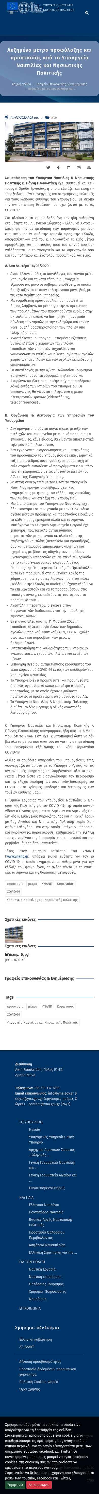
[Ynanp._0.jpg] (14, 934)
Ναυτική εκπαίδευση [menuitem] (45, 1277)
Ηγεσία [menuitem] (34, 1129)
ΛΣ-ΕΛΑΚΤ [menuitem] (26, 1347)
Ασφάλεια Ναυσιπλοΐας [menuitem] (47, 1245)
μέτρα (32, 884)
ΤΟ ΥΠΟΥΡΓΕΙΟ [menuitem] (31, 1122)
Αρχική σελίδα (21, 84)
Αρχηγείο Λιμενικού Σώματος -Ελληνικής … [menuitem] (52, 1152)
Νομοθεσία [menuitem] (37, 1299)
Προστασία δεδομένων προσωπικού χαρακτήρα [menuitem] (47, 1372)
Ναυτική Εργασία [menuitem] (42, 1269)
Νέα (54, 117)
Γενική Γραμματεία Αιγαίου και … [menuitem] (53, 1178)
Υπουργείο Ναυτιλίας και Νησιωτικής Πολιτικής (42, 900)
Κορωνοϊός (65, 884)
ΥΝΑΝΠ (47, 884)
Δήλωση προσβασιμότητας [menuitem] (40, 1362)
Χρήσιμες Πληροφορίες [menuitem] (47, 1291)
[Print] (89, 168)
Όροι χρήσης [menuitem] (29, 1389)
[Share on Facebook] (58, 168)
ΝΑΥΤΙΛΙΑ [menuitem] (26, 1197)
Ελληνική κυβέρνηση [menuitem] (35, 1339)
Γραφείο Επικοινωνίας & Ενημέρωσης (62, 84)
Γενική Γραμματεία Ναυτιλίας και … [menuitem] (52, 1165)
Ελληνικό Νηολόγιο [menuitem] (44, 1205)
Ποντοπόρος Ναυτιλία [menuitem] (46, 1212)
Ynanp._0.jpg (18, 954)
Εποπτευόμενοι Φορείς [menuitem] (47, 1188)
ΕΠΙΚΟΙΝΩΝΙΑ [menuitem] (30, 1308)
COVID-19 (13, 892)
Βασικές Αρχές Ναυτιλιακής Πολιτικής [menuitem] (51, 1222)
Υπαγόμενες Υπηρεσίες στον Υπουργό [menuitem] (51, 1140)
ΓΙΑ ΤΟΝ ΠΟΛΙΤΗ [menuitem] (32, 1262)
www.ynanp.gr (17, 856)
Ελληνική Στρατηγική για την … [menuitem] (53, 1252)
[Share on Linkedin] (68, 168)
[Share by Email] (79, 168)
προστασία (15, 884)
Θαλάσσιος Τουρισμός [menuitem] (46, 1284)
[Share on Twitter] (48, 168)
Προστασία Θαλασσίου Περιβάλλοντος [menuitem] (46, 1235)
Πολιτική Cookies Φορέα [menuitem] (38, 1382)
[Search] (87, 12)
